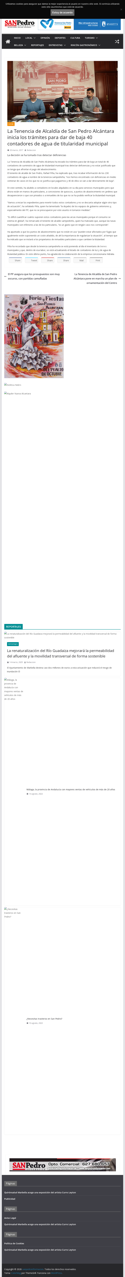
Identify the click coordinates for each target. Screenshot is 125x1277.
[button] (34, 38)
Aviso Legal (10, 1218)
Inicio (17, 37)
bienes (103, 246)
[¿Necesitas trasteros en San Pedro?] (14, 1021)
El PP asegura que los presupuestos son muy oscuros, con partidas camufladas (34, 276)
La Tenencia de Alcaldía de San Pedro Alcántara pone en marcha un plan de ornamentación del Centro (95, 278)
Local (28, 37)
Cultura (75, 37)
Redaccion (31, 150)
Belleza (18, 45)
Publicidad (9, 1198)
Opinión (45, 37)
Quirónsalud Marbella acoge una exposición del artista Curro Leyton (40, 1192)
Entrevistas (55, 45)
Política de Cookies (14, 1243)
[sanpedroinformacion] (8, 41)
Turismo (90, 37)
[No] (121, 9)
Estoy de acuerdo (62, 12)
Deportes (60, 37)
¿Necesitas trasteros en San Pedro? (44, 1018)
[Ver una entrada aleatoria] (117, 41)
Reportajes (37, 45)
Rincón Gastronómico (84, 45)
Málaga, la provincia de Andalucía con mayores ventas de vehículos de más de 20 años (71, 789)
